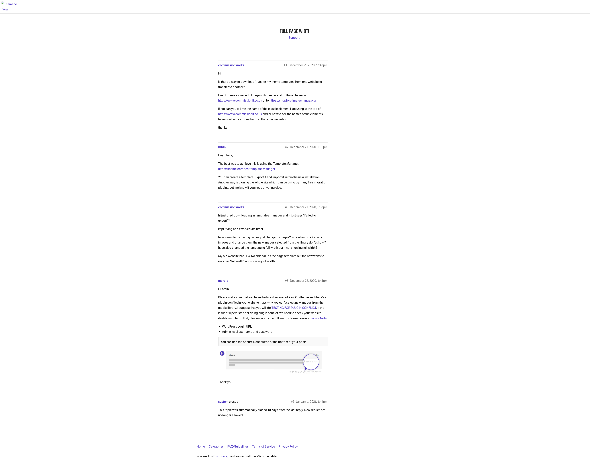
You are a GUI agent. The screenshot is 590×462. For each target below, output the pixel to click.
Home (201, 446)
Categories (216, 446)
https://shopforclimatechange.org (292, 100)
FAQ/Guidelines (238, 446)
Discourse (220, 456)
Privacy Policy (288, 446)
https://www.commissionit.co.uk (240, 100)
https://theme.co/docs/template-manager (246, 169)
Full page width (295, 31)
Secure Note (318, 318)
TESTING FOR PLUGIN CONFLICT (293, 308)
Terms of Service (263, 446)
